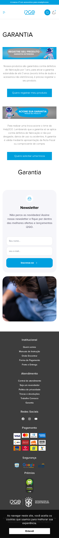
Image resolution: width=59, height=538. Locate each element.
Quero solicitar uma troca (29, 155)
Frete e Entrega (29, 364)
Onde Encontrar (29, 356)
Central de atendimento (29, 380)
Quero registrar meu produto (29, 92)
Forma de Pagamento (29, 360)
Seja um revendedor (29, 385)
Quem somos (29, 347)
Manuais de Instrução (29, 351)
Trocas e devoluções (29, 394)
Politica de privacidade (29, 389)
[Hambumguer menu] (6, 12)
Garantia (29, 402)
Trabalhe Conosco (29, 398)
